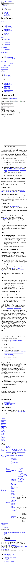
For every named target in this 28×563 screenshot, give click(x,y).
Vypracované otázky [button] (5, 42)
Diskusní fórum (7, 26)
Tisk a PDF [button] (3, 61)
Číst (4, 74)
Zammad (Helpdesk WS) (9, 58)
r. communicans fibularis (14, 462)
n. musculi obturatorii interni (3, 420)
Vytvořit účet (7, 15)
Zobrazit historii (7, 77)
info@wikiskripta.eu (12, 545)
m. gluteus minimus (9, 191)
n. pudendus (3, 449)
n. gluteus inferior (3, 434)
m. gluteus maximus (14, 206)
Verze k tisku (7, 65)
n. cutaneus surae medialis (13, 492)
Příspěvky (6, 12)
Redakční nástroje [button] (5, 52)
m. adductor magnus (15, 268)
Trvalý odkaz (7, 88)
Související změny (8, 84)
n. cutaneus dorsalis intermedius (20, 475)
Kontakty (6, 34)
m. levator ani (10, 308)
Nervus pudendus (13, 98)
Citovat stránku (7, 91)
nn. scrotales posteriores (18, 450)
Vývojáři (6, 558)
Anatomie (6, 527)
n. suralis (13, 497)
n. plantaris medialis (13, 504)
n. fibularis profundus (13, 480)
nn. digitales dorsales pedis (25, 474)
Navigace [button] (3, 21)
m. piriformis (10, 168)
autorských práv (21, 547)
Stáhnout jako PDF (8, 63)
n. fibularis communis (6, 271)
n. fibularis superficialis (14, 471)
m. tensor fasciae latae (20, 191)
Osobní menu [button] (4, 47)
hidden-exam (7, 44)
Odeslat (3, 108)
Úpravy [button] (2, 70)
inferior (5, 170)
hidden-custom (7, 49)
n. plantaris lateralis (13, 516)
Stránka (2, 69)
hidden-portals (7, 39)
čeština (5, 8)
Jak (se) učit (6, 33)
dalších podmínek (5, 549)
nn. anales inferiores (8, 447)
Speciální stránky (8, 30)
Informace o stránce (8, 90)
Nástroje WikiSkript (8, 57)
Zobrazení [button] (3, 71)
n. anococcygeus (10, 455)
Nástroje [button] (3, 79)
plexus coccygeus (19, 455)
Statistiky (6, 559)
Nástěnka (6, 25)
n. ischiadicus (4, 218)
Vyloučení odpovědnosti (10, 557)
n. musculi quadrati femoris (3, 427)
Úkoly (5, 56)
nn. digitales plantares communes (13, 508)
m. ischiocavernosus (8, 354)
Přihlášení (6, 13)
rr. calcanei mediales (13, 501)
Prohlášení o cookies (9, 561)
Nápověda (6, 23)
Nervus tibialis (7, 402)
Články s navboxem (8, 534)
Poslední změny (7, 29)
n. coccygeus (3, 455)
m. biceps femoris (21, 267)
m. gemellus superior (19, 168)
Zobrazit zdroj (7, 75)
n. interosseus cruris (13, 487)
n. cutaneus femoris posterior (3, 438)
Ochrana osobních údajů (9, 554)
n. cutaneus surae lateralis (14, 458)
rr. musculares (20, 466)
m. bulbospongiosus (18, 353)
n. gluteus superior (3, 431)
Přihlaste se (3, 4)
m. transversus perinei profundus (11, 351)
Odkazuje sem (7, 83)
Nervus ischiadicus (8, 404)
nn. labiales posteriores (17, 449)
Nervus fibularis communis (10, 403)
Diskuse (5, 11)
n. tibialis (21, 269)
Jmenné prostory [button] (4, 67)
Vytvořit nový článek (8, 27)
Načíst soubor (7, 31)
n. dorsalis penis (21, 452)
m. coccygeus (17, 308)
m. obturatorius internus (13, 170)
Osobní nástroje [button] (4, 5)
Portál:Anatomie (4, 523)
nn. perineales (8, 451)
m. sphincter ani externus (16, 340)
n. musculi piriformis (3, 423)
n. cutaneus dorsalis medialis (20, 470)
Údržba (5, 54)
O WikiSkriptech (8, 555)
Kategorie (3, 524)
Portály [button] (2, 37)
